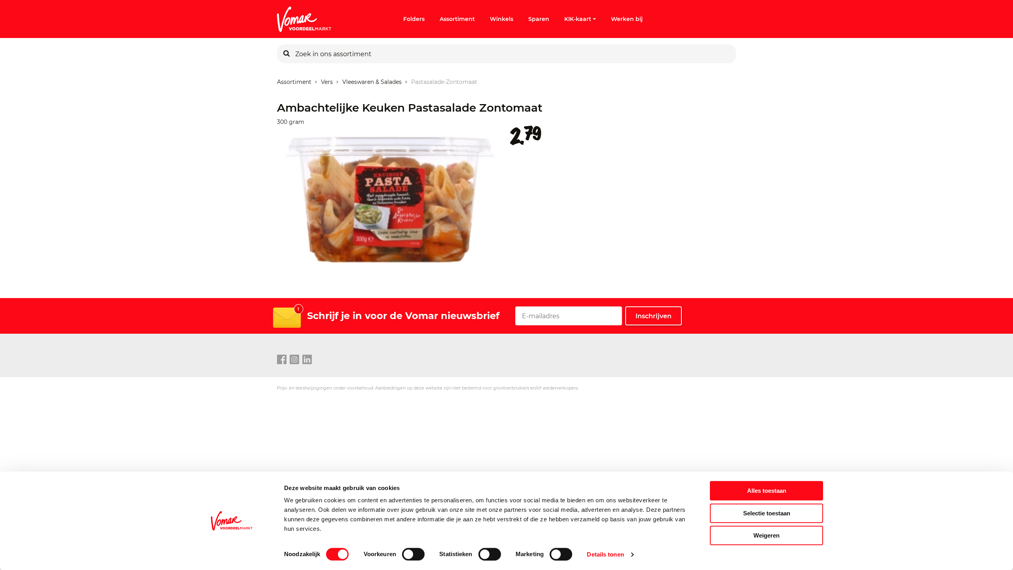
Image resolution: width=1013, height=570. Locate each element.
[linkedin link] (307, 360)
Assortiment (457, 19)
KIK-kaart (577, 19)
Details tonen (605, 554)
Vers (327, 80)
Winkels (501, 19)
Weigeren (766, 535)
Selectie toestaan (766, 513)
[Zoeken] (286, 54)
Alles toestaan (766, 490)
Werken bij (627, 19)
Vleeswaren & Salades (372, 80)
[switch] (413, 554)
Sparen (538, 19)
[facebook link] (281, 360)
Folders (414, 19)
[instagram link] (294, 360)
